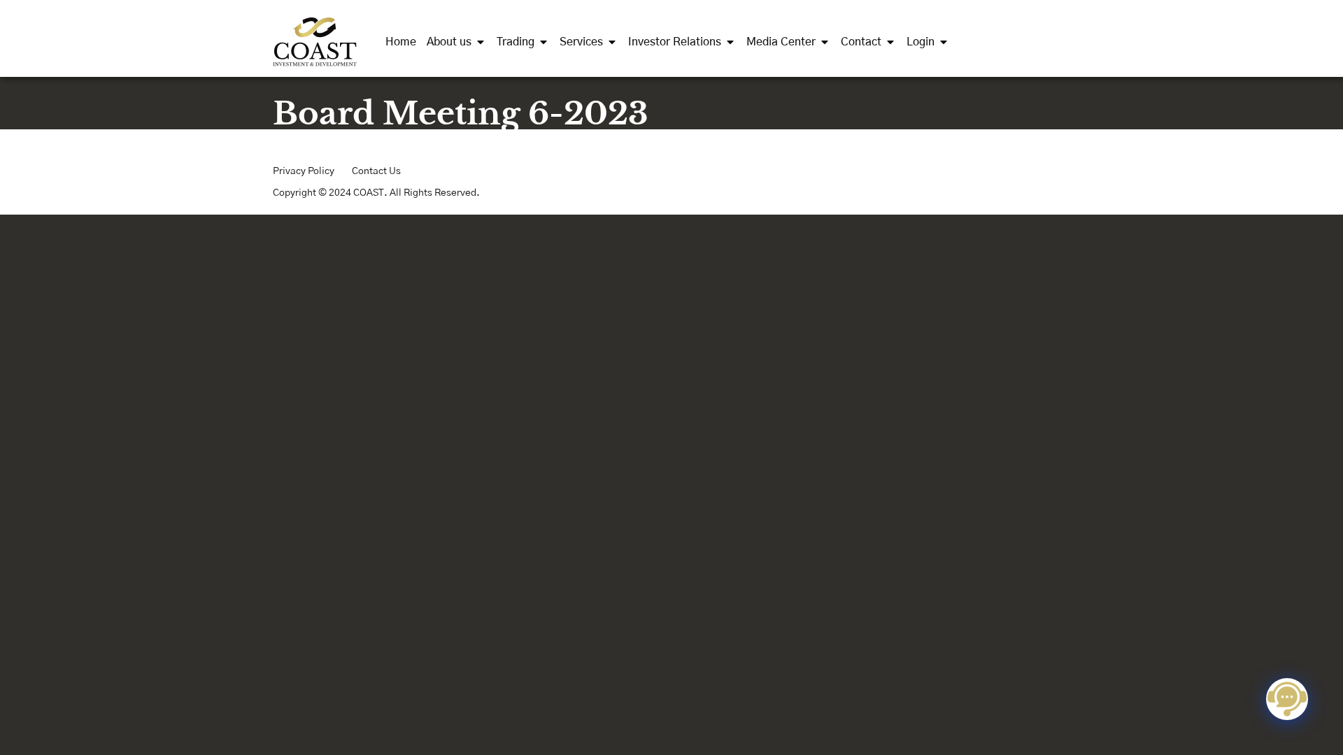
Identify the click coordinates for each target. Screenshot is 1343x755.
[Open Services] (612, 42)
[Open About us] (480, 42)
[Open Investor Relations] (730, 42)
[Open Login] (943, 42)
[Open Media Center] (824, 42)
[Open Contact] (890, 42)
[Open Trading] (543, 42)
